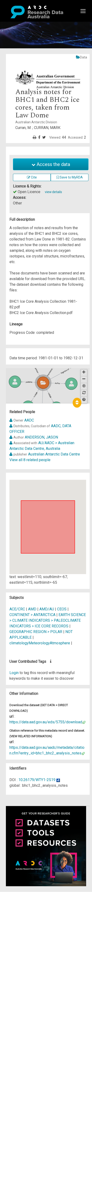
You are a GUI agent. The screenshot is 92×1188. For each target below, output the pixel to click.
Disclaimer (23, 911)
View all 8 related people (29, 460)
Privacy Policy (26, 942)
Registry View (26, 928)
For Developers (27, 917)
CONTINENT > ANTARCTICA (32, 615)
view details (53, 192)
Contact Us (24, 906)
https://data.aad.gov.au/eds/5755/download (45, 722)
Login (14, 673)
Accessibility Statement (34, 948)
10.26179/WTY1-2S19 (36, 780)
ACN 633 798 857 (14, 957)
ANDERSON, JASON (41, 437)
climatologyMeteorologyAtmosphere (39, 643)
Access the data (52, 164)
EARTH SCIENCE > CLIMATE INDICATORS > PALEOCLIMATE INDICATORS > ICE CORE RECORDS (47, 620)
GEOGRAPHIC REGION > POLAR (35, 631)
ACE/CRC (17, 609)
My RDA (21, 900)
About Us (22, 894)
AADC (29, 420)
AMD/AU (46, 609)
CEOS (62, 609)
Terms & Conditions (31, 937)
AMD (32, 609)
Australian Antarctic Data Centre (54, 454)
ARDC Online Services (33, 923)
